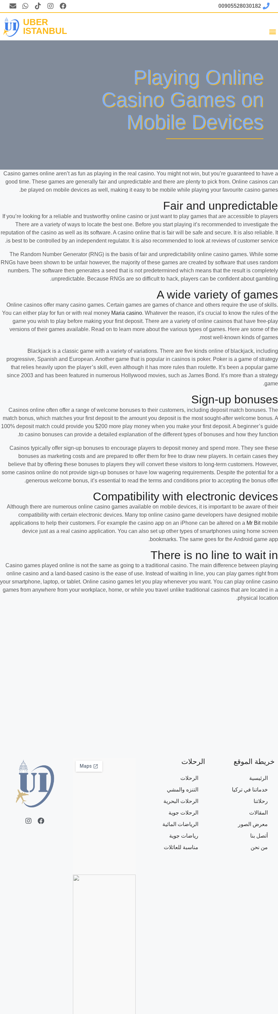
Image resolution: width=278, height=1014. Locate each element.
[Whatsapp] (25, 6)
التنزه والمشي (182, 789)
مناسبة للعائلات (181, 847)
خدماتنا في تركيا (250, 789)
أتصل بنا (259, 836)
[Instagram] (50, 6)
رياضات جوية (183, 836)
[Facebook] (63, 6)
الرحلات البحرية (180, 801)
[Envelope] (13, 6)
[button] (272, 31)
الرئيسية (258, 778)
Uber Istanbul (45, 26)
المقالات (258, 813)
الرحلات (189, 778)
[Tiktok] (38, 6)
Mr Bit (253, 523)
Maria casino (126, 313)
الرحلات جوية (183, 813)
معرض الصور (253, 824)
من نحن (259, 847)
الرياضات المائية (180, 824)
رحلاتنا (261, 801)
